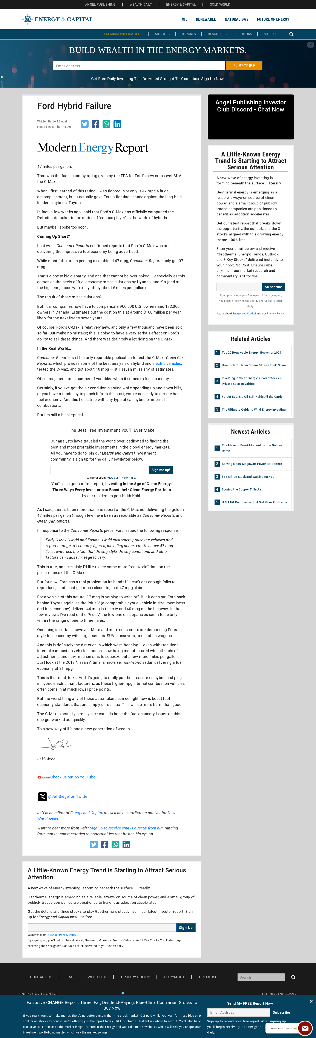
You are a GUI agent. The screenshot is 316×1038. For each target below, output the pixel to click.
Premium (207, 977)
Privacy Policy (275, 313)
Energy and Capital (86, 813)
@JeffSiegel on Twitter (68, 796)
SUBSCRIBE (244, 65)
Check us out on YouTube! (73, 777)
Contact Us (41, 977)
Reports (189, 34)
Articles (162, 34)
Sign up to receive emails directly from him (127, 828)
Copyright (174, 977)
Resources (217, 34)
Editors (245, 34)
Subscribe (273, 287)
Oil (184, 19)
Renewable (206, 19)
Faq (70, 977)
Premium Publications (123, 34)
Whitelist (97, 977)
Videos (270, 34)
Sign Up (186, 927)
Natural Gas (237, 19)
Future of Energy (273, 19)
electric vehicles (166, 363)
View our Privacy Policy (121, 477)
